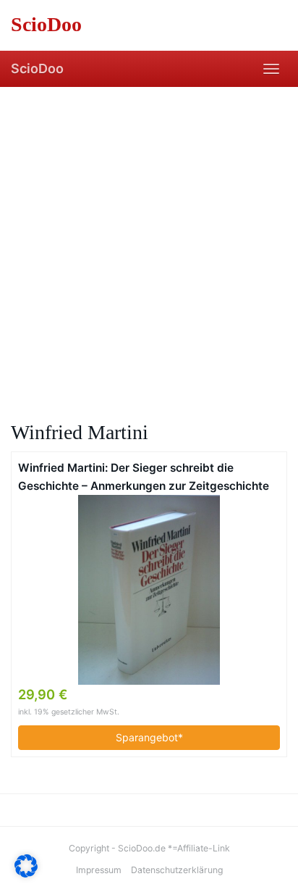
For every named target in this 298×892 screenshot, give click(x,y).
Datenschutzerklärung (177, 869)
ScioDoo (37, 68)
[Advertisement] (149, 243)
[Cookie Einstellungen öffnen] (26, 873)
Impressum (99, 869)
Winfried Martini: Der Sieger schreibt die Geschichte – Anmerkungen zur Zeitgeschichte (143, 477)
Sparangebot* (149, 737)
